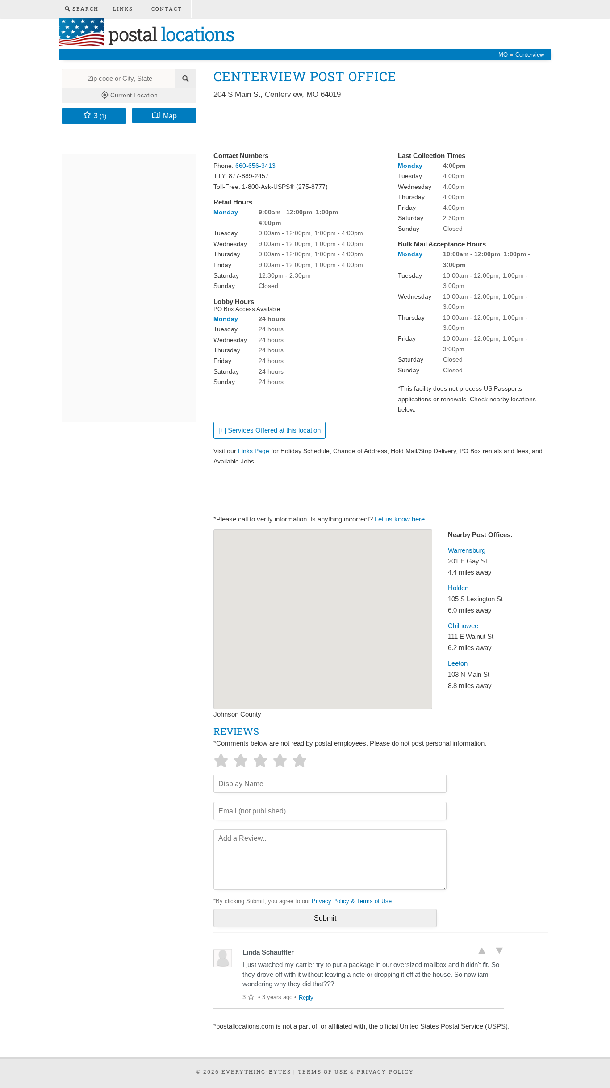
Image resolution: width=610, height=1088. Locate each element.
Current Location (133, 95)
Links (123, 8)
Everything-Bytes (256, 1071)
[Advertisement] (376, 126)
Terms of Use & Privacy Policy (356, 1071)
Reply (306, 997)
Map (170, 116)
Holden (458, 588)
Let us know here (400, 519)
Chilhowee (463, 625)
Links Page (253, 450)
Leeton (458, 663)
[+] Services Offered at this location (269, 430)
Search (84, 8)
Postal (169, 33)
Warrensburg (466, 550)
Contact (166, 8)
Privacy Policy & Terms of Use (352, 901)
